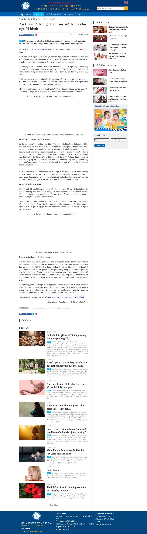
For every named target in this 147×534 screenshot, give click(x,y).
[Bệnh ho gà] (32, 473)
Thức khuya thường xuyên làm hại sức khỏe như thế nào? (65, 452)
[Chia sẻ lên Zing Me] (36, 35)
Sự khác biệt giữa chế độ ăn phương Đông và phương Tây (66, 337)
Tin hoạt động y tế (69, 14)
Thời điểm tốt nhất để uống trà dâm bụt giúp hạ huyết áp (66, 489)
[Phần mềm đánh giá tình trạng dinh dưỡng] (110, 120)
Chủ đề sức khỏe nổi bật (53, 14)
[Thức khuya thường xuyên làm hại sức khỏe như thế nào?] (32, 454)
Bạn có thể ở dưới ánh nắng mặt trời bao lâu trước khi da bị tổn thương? (67, 431)
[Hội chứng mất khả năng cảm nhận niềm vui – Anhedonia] (32, 409)
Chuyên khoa (38, 14)
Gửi (22, 35)
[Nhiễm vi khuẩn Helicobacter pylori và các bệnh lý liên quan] (32, 387)
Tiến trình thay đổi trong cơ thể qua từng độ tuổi (66, 297)
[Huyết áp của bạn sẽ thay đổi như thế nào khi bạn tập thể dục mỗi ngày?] (32, 366)
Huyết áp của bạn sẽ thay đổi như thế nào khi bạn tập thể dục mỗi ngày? (67, 364)
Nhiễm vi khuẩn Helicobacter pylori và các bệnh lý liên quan (66, 386)
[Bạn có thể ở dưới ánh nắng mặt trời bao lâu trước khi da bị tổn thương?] (32, 432)
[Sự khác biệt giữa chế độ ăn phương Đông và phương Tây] (32, 338)
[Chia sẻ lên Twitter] (32, 35)
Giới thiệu (28, 14)
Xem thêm (54, 505)
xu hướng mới (42, 49)
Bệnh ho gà (53, 470)
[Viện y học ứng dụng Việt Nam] (37, 516)
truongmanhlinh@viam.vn (104, 524)
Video (80, 14)
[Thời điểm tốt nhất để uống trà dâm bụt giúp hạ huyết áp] (32, 490)
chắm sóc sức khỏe (45, 308)
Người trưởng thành (82, 34)
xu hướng (34, 308)
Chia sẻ (28, 35)
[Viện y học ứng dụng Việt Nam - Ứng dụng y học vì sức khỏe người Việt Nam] (26, 6)
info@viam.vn (66, 529)
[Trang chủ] (21, 14)
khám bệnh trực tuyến (61, 308)
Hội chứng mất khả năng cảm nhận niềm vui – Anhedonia (66, 407)
